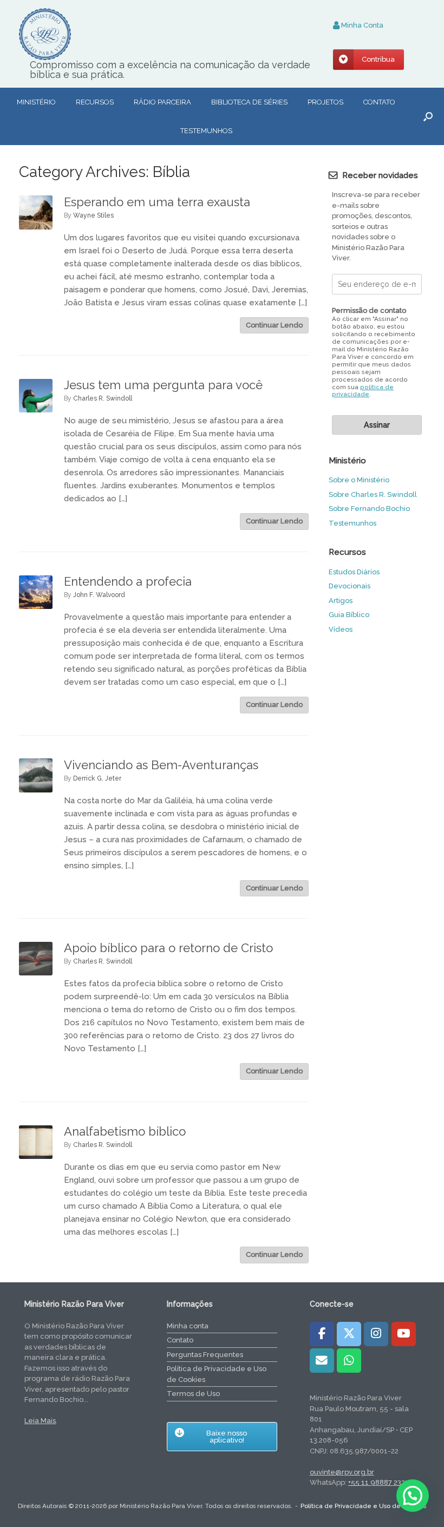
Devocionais (349, 586)
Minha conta (187, 1326)
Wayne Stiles (93, 215)
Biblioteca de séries (249, 102)
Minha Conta (361, 25)
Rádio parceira (162, 102)
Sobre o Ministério (359, 480)
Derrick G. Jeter (97, 778)
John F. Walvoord (99, 595)
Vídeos (340, 629)
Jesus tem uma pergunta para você (163, 385)
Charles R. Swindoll (102, 398)
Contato (379, 102)
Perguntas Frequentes (205, 1355)
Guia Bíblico (349, 615)
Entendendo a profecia (128, 581)
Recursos (95, 102)
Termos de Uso (193, 1394)
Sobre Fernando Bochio (369, 508)
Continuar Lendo (274, 325)
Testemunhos (206, 131)
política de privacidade (363, 391)
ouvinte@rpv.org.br (342, 1472)
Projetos (325, 102)
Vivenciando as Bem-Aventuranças (161, 765)
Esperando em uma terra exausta (157, 202)
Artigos (340, 601)
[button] (428, 116)
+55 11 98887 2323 (378, 1482)
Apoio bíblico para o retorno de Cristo (168, 948)
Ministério (36, 102)
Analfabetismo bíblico (125, 1131)
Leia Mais (40, 1421)
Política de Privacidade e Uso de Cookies (216, 1374)
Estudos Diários (354, 572)
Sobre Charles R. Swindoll (373, 494)
